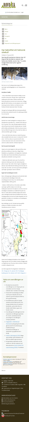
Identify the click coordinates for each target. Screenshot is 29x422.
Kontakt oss (17, 12)
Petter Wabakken (7, 361)
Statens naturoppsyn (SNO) (13, 335)
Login (22, 12)
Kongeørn (6, 36)
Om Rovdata (10, 12)
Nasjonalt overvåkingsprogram (11, 43)
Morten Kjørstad (7, 359)
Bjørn (4, 29)
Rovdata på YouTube (9, 415)
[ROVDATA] (8, 5)
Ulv (4, 38)
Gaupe (5, 31)
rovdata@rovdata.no (12, 382)
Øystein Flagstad (7, 363)
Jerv (4, 34)
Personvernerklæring (8, 402)
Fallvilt (5, 41)
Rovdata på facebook (18, 413)
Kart (8, 390)
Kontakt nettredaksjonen (9, 400)
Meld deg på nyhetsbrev (9, 403)
